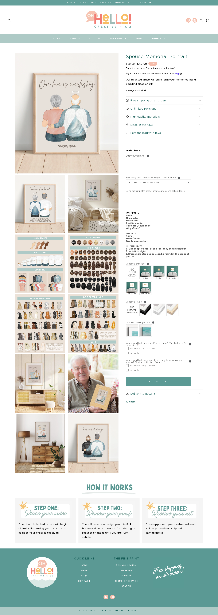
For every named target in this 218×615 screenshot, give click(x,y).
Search (126, 586)
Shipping (126, 570)
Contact (84, 581)
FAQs (84, 575)
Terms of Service (126, 581)
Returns (126, 575)
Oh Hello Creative (100, 610)
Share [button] (132, 401)
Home (84, 565)
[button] (9, 20)
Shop (84, 570)
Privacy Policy (126, 565)
